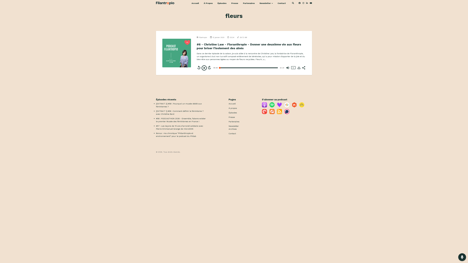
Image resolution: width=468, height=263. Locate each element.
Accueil (195, 3)
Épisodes (222, 3)
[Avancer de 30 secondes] (209, 67)
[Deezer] (279, 107)
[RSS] (279, 113)
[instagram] (303, 3)
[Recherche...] (293, 3)
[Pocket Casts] (264, 113)
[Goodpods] (301, 107)
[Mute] (288, 68)
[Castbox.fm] (294, 107)
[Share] (303, 67)
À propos (208, 3)
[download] (299, 68)
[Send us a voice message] (462, 257)
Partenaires (249, 3)
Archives (233, 129)
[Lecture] (204, 68)
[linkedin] (307, 3)
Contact (282, 3)
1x (293, 67)
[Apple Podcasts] (264, 107)
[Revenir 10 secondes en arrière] (199, 67)
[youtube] (310, 3)
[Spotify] (272, 107)
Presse (234, 3)
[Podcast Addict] (272, 113)
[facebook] (300, 3)
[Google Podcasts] (286, 107)
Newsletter (265, 3)
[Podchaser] (286, 113)
